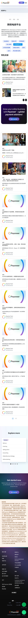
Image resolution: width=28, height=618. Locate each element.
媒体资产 (17, 554)
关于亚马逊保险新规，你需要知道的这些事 (13, 276)
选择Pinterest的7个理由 (8, 150)
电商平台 (4, 560)
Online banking (6, 459)
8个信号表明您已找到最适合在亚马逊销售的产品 (13, 372)
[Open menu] (26, 2)
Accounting (5, 453)
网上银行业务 (16, 50)
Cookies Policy (18, 602)
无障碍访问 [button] (17, 587)
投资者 (3, 586)
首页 (10, 19)
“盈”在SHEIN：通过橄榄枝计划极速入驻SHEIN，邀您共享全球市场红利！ (13, 180)
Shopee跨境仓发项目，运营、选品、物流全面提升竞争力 (13, 244)
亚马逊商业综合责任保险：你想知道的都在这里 (13, 340)
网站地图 (17, 585)
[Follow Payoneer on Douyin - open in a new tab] (15, 595)
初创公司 (14, 41)
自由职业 (6, 41)
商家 (3, 558)
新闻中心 (17, 552)
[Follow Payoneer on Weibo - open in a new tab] (17, 595)
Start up (5, 443)
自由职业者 (4, 556)
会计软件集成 (5, 576)
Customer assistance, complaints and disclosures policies (20, 581)
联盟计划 (4, 569)
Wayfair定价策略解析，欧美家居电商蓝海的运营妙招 (13, 308)
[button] (26, 11)
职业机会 (4, 589)
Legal (10, 602)
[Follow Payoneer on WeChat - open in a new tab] (10, 595)
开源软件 (17, 567)
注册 (21, 3)
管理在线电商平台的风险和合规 (19, 90)
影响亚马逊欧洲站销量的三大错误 (10, 404)
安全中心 (17, 578)
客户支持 (17, 575)
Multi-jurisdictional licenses (19, 559)
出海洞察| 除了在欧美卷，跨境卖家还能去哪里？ (13, 212)
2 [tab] (12, 463)
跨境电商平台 (17, 44)
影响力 (16, 557)
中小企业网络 (18, 565)
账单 (23, 47)
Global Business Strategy (9, 456)
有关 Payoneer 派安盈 (7, 584)
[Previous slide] (23, 100)
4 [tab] (17, 463)
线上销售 (9, 44)
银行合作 (4, 573)
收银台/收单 (16, 47)
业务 (18, 19)
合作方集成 (4, 571)
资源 (14, 19)
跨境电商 (21, 41)
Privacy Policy (9, 605)
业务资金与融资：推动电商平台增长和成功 (13, 74)
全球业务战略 (6, 47)
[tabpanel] (14, 450)
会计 (9, 50)
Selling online (6, 449)
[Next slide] (26, 100)
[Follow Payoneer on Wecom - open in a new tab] (13, 595)
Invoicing (5, 446)
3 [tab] (15, 463)
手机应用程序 (18, 562)
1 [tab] (10, 463)
